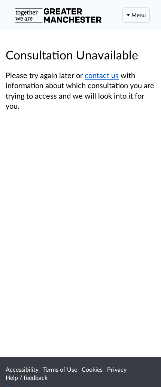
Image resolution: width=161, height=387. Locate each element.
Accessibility (22, 369)
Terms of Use (60, 369)
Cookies (92, 369)
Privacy (117, 369)
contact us (102, 75)
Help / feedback (27, 377)
